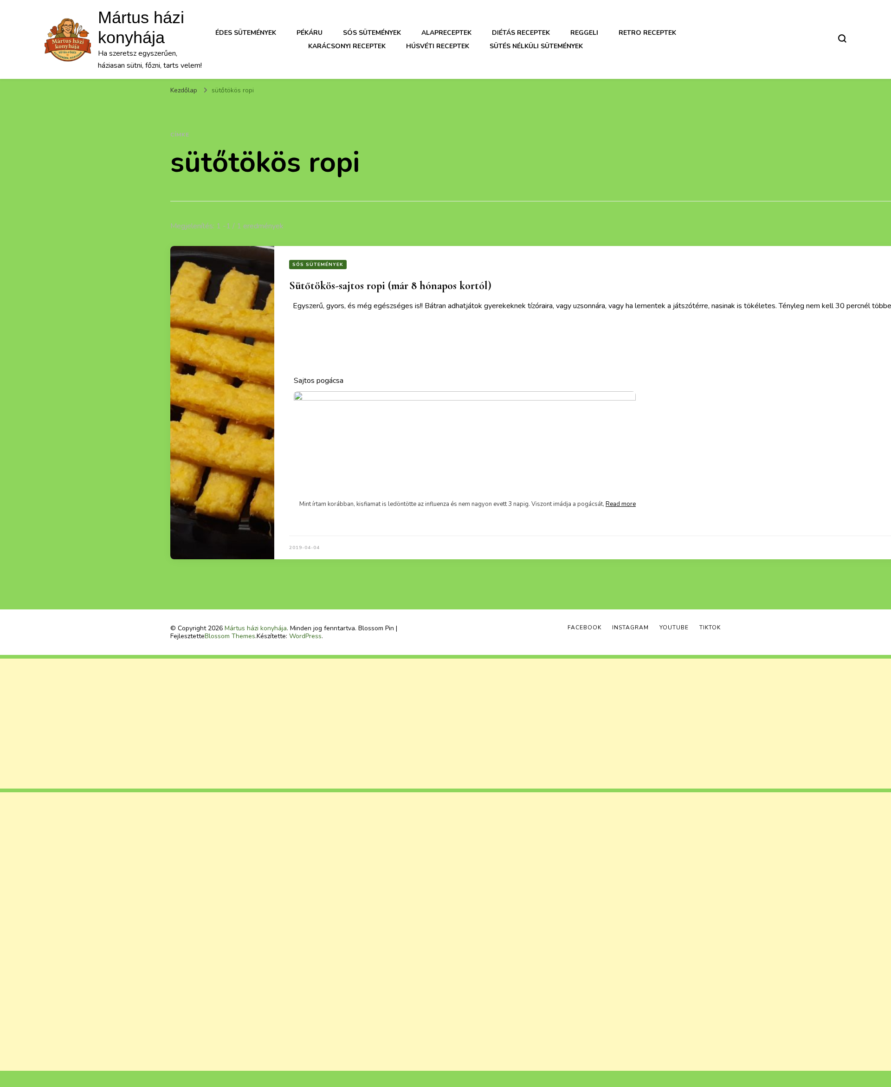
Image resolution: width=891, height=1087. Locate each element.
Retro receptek (647, 32)
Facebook (584, 627)
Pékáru (310, 32)
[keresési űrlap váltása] (842, 38)
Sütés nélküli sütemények (536, 46)
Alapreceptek (446, 32)
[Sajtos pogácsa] (465, 474)
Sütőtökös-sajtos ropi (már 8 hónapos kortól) (390, 285)
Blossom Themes (230, 636)
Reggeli (584, 32)
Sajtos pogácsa (318, 380)
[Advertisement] (278, 724)
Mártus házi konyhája (256, 628)
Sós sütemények (372, 32)
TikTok (710, 627)
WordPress (305, 636)
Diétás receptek (521, 32)
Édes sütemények (245, 32)
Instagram (630, 627)
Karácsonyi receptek (347, 46)
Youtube (674, 627)
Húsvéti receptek (437, 46)
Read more (621, 504)
